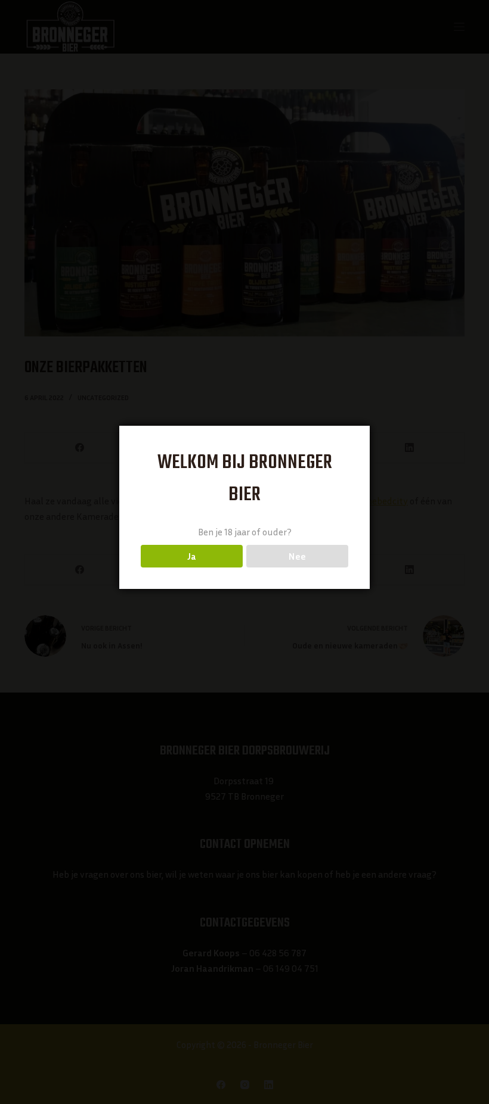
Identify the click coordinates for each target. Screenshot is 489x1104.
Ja (191, 556)
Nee (297, 556)
